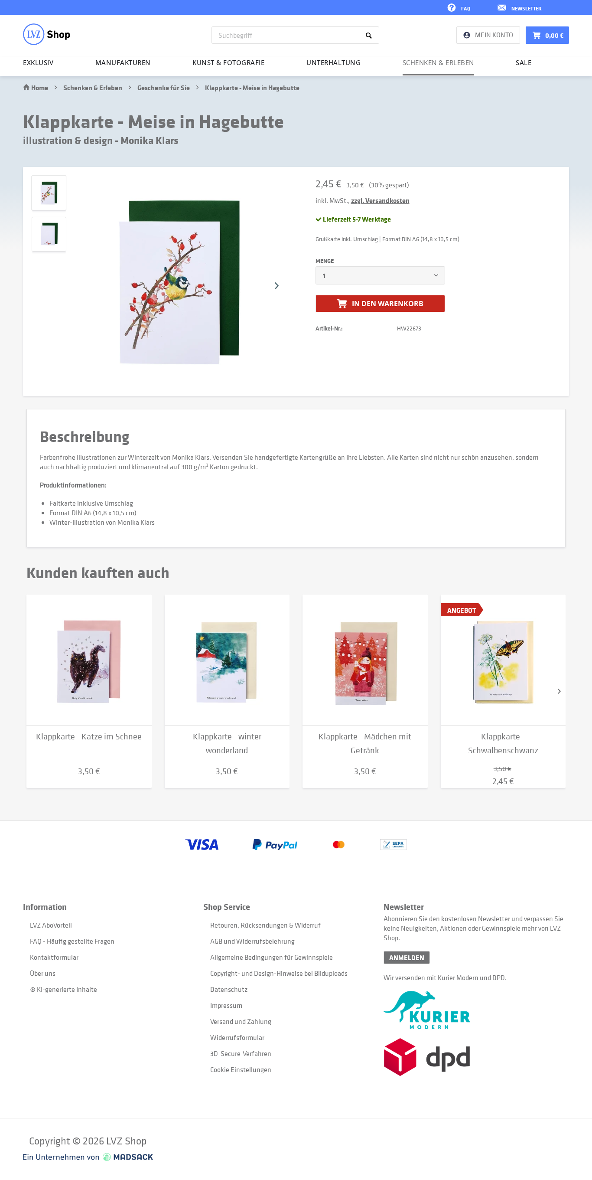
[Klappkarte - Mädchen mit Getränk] (365, 660)
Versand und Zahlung (240, 1021)
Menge (325, 260)
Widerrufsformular (237, 1037)
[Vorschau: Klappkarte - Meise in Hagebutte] (49, 193)
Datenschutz (228, 989)
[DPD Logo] (474, 1057)
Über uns (42, 973)
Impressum (226, 1005)
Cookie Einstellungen (240, 1069)
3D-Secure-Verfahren (240, 1053)
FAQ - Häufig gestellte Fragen (72, 941)
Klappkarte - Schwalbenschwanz (503, 743)
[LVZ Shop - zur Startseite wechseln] (46, 34)
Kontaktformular (54, 957)
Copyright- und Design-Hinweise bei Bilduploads (279, 973)
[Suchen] (370, 35)
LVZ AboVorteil (51, 925)
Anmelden (406, 957)
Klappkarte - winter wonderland (227, 743)
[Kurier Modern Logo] (474, 1010)
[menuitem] (295, 35)
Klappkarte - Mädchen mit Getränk (365, 743)
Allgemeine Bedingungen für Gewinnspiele (271, 957)
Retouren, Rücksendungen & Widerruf (265, 925)
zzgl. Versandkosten (380, 200)
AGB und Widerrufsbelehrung (252, 941)
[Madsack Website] (88, 1157)
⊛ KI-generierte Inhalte (63, 989)
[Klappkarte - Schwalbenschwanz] (503, 660)
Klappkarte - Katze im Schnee (89, 736)
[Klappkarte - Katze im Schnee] (89, 660)
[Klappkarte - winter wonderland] (227, 660)
